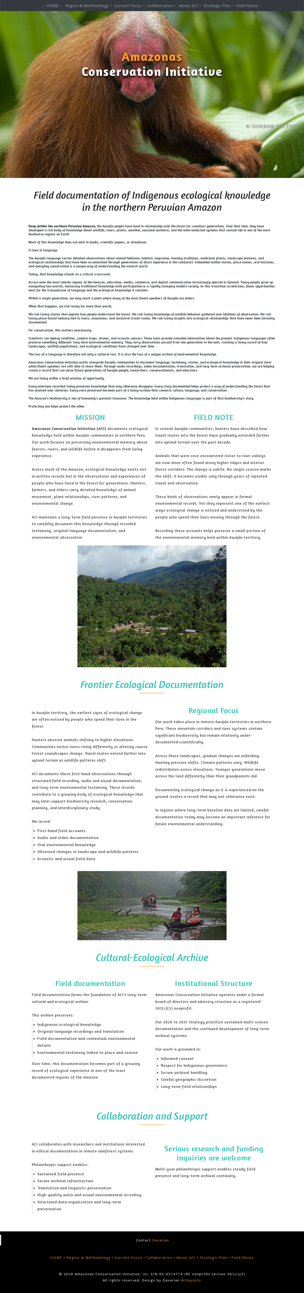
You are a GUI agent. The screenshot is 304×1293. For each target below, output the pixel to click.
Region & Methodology (89, 1257)
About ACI (186, 1257)
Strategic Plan (213, 1257)
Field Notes (242, 1257)
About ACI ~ (190, 5)
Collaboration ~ (162, 5)
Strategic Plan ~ (218, 5)
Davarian (160, 1240)
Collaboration (159, 1257)
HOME (56, 1257)
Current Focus (128, 1257)
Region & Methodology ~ (88, 5)
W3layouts (191, 1280)
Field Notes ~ (248, 5)
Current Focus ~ (129, 5)
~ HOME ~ (52, 5)
